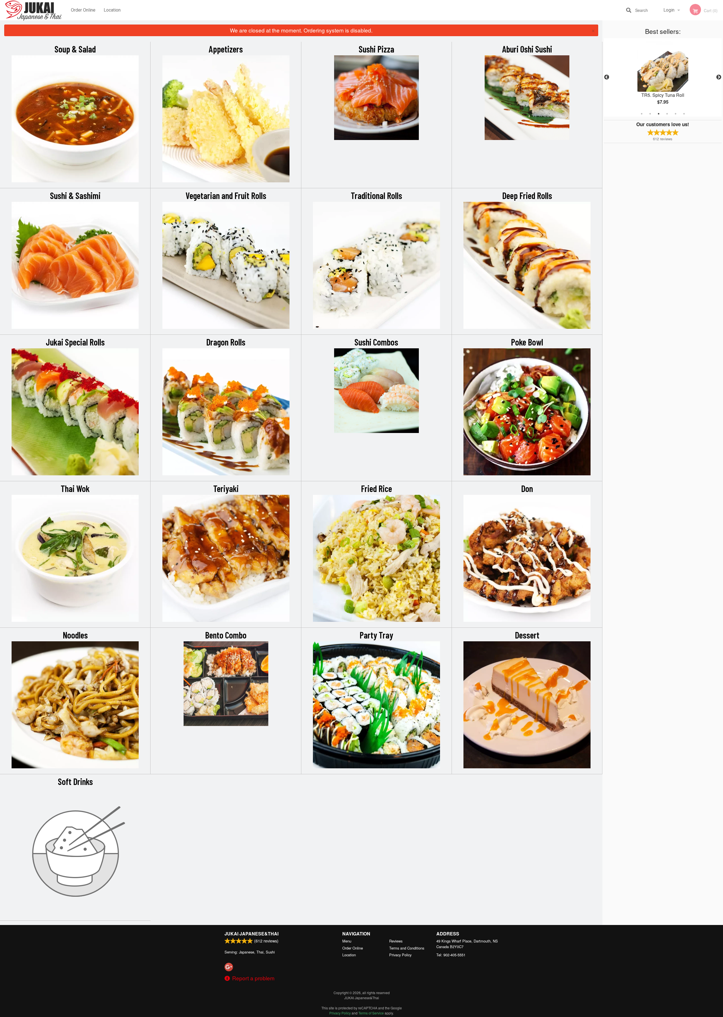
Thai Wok (75, 488)
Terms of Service (371, 1013)
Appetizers (226, 48)
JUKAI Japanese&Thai (251, 933)
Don (527, 488)
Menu (346, 941)
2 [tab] (650, 114)
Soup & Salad (75, 48)
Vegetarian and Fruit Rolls (226, 195)
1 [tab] (641, 114)
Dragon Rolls (225, 341)
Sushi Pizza (376, 48)
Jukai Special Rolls (75, 341)
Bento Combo (226, 634)
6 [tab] (684, 114)
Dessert (527, 634)
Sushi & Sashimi (75, 195)
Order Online (83, 10)
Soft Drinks (75, 781)
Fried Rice (376, 488)
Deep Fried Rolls (527, 195)
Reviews (395, 941)
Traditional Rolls (376, 195)
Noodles (75, 634)
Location (112, 10)
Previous (606, 77)
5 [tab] (675, 114)
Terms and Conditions (406, 948)
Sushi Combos (376, 341)
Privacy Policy (400, 954)
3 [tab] (658, 114)
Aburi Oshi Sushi (527, 48)
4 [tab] (667, 114)
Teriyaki (226, 488)
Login (668, 10)
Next (719, 77)
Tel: (450, 954)
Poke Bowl (527, 341)
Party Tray (376, 634)
